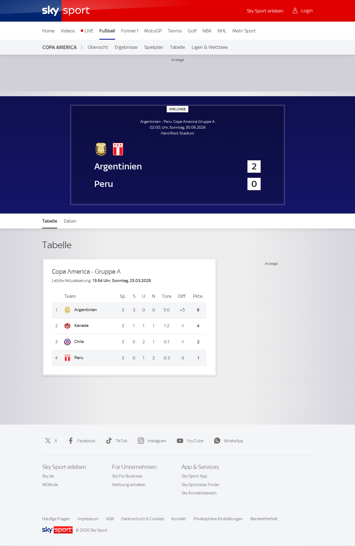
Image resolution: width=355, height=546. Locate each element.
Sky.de (48, 476)
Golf (192, 31)
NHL (222, 31)
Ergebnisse (126, 47)
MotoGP (153, 31)
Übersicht (98, 47)
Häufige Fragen (56, 518)
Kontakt (178, 518)
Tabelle (177, 47)
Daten (70, 221)
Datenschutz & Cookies (142, 518)
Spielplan (153, 47)
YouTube (195, 440)
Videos (68, 31)
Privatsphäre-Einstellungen (218, 518)
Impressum (88, 518)
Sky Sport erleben (265, 11)
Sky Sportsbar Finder (200, 484)
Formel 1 (129, 31)
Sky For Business (127, 476)
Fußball (107, 31)
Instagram (157, 440)
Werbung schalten (129, 484)
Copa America (59, 47)
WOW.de (50, 484)
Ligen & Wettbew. (210, 47)
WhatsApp (233, 440)
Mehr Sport (244, 31)
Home (48, 31)
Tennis (175, 31)
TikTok (121, 440)
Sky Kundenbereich (199, 493)
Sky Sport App (194, 476)
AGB (110, 518)
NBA (206, 31)
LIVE (89, 31)
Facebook (86, 440)
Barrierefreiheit (264, 518)
